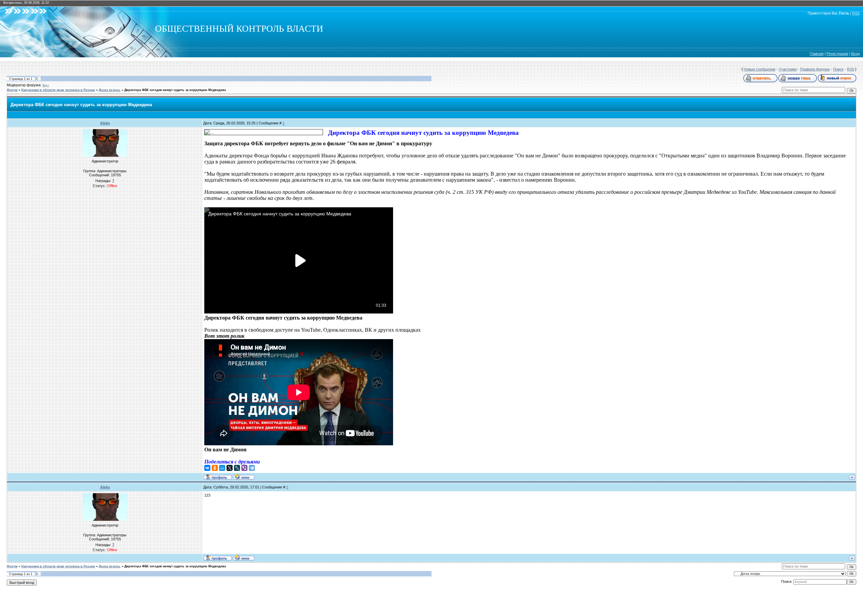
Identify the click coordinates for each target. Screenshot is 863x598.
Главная (817, 54)
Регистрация (837, 54)
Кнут (45, 85)
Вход (855, 54)
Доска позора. (110, 90)
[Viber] (244, 468)
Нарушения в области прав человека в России (58, 90)
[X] (230, 468)
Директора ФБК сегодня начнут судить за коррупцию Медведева (175, 90)
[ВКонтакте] (207, 468)
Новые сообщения (759, 69)
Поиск (838, 69)
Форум (12, 90)
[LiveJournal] (237, 468)
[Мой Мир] (222, 468)
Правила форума (815, 69)
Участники (788, 69)
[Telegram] (252, 468)
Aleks (105, 123)
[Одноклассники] (215, 468)
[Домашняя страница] (244, 477)
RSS (856, 13)
